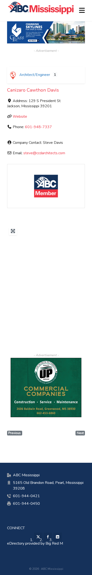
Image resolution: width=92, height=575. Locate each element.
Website (20, 116)
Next (80, 433)
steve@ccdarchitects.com (44, 153)
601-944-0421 (26, 496)
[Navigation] (82, 10)
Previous (14, 433)
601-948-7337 (38, 127)
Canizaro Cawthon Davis (33, 90)
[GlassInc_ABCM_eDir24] (46, 23)
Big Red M (54, 543)
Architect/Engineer (34, 74)
